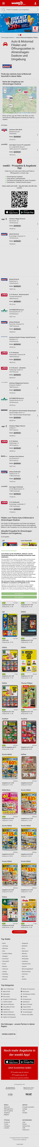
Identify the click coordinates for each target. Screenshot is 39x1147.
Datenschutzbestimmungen (29, 548)
